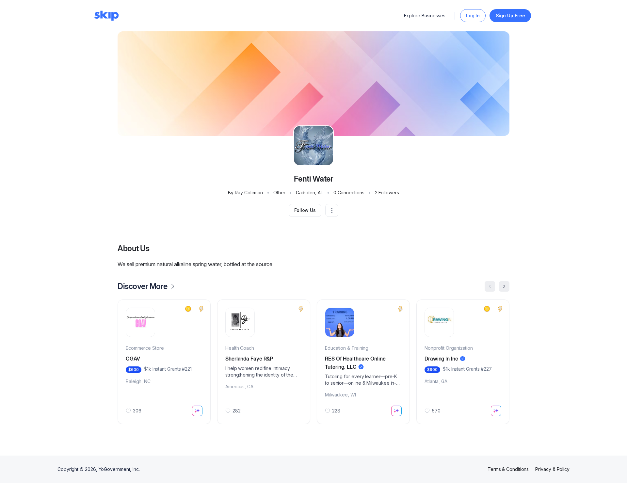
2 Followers (387, 192)
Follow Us (305, 210)
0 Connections (348, 192)
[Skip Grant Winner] (188, 309)
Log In (473, 15)
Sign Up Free (510, 15)
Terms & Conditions (508, 469)
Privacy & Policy (552, 469)
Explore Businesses (425, 15)
